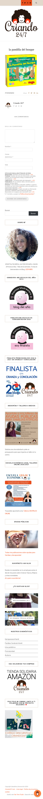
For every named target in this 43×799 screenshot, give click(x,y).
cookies (7, 792)
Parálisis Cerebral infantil (13, 643)
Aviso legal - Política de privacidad (26, 789)
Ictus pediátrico (10, 647)
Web (6, 165)
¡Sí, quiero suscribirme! (13, 578)
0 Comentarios (9, 93)
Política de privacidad (27, 194)
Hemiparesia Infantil (12, 639)
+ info (31, 174)
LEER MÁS (29, 269)
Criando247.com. (10, 789)
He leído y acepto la (21, 194)
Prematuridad (10, 651)
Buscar (7, 210)
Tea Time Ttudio (19, 794)
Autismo (8, 655)
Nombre (8, 146)
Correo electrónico (9, 155)
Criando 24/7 (18, 103)
